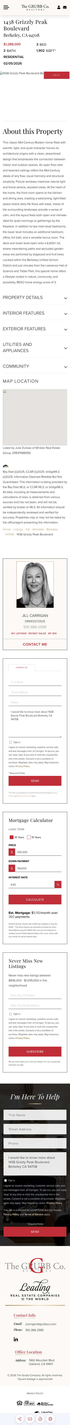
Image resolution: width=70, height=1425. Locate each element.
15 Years (36, 837)
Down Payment (19, 861)
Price (12, 845)
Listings (18, 529)
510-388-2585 (34, 627)
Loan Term (16, 829)
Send (35, 781)
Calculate (35, 899)
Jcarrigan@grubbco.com (40, 1324)
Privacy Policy (22, 766)
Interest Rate (18, 877)
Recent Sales (37, 633)
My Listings (19, 633)
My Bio (52, 633)
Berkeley (52, 529)
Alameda (38, 529)
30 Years (19, 837)
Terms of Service (24, 796)
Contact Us (21, 667)
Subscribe (35, 1051)
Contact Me (35, 644)
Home (7, 529)
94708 (10, 534)
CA (28, 529)
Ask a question (64, 7)
